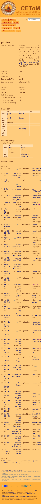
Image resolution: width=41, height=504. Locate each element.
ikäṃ (33, 170)
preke (37, 461)
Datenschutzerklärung (8, 496)
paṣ (19, 440)
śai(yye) (18, 398)
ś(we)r (34, 260)
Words (16, 22)
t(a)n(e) (34, 297)
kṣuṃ (14, 374)
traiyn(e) (35, 416)
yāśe (14, 260)
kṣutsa (18, 245)
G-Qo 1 (7, 189)
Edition (12, 19)
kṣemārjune (17, 198)
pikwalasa (22, 131)
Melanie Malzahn (10, 492)
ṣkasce (15, 173)
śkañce (34, 196)
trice (33, 409)
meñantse (35, 341)
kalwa (35, 394)
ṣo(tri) (34, 242)
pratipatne (35, 198)
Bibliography (7, 28)
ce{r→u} (31, 461)
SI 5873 (7, 442)
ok (20, 173)
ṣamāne (34, 180)
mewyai (18, 433)
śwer (38, 429)
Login (18, 31)
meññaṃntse (16, 175)
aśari (33, 245)
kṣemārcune (16, 431)
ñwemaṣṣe (35, 359)
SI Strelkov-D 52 (7, 451)
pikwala (21, 114)
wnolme (34, 302)
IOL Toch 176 (5, 211)
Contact (11, 31)
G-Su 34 (7, 196)
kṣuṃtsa (18, 423)
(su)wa (18, 296)
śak (39, 204)
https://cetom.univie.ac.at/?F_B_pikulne (12, 470)
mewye (18, 177)
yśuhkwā (17, 267)
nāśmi (15, 359)
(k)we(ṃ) (18, 420)
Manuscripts (7, 22)
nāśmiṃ (18, 341)
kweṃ (19, 315)
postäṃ (38, 445)
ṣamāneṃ (35, 285)
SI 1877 (7, 429)
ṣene (33, 438)
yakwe (18, 200)
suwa (19, 189)
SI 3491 (7, 436)
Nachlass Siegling (8, 25)
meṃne (34, 204)
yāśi (19, 182)
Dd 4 (6, 168)
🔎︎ (26, 19)
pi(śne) (38, 170)
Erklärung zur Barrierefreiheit (22, 496)
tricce (34, 315)
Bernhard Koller (17, 493)
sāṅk (33, 433)
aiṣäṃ (18, 453)
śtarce (34, 396)
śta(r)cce (35, 215)
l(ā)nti (19, 260)
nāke (19, 186)
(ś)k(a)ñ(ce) (36, 414)
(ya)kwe (18, 206)
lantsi (34, 175)
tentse (18, 449)
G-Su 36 (7, 202)
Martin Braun (28, 492)
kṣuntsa (18, 180)
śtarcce (34, 224)
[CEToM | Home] (20, 8)
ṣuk (33, 324)
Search (16, 28)
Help (4, 31)
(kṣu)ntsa (35, 295)
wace (33, 168)
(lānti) (19, 311)
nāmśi (18, 374)
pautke (18, 451)
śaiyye (18, 361)
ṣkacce (35, 202)
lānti (18, 184)
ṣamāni (34, 231)
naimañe (35, 339)
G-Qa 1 (7, 173)
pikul (9, 114)
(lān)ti (19, 418)
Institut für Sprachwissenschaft (28, 490)
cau (33, 352)
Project (5, 19)
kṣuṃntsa (17, 265)
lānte (14, 202)
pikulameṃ (22, 129)
